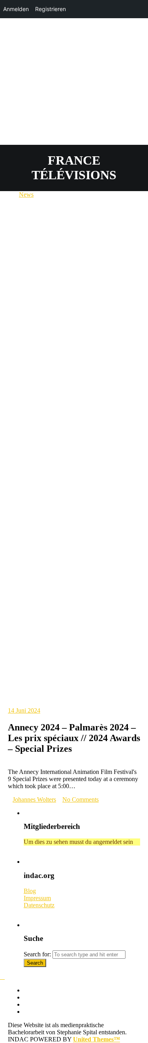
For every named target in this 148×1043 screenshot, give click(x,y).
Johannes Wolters (34, 799)
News (26, 194)
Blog (30, 890)
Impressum (37, 898)
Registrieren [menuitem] (50, 9)
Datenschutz (39, 905)
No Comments (80, 799)
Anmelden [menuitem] (16, 9)
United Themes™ (96, 1039)
